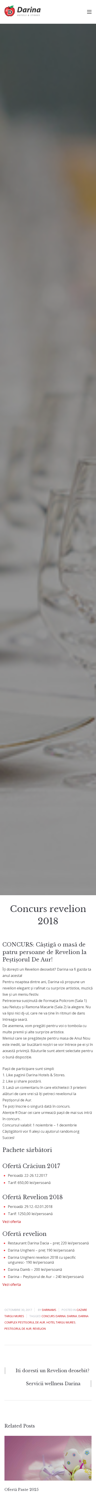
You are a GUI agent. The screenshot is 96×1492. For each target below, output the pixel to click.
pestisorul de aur (17, 1329)
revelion (39, 1329)
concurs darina (54, 1316)
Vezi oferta (11, 1221)
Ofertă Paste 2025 (21, 1489)
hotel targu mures (60, 1322)
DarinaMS (49, 1310)
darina (72, 1316)
